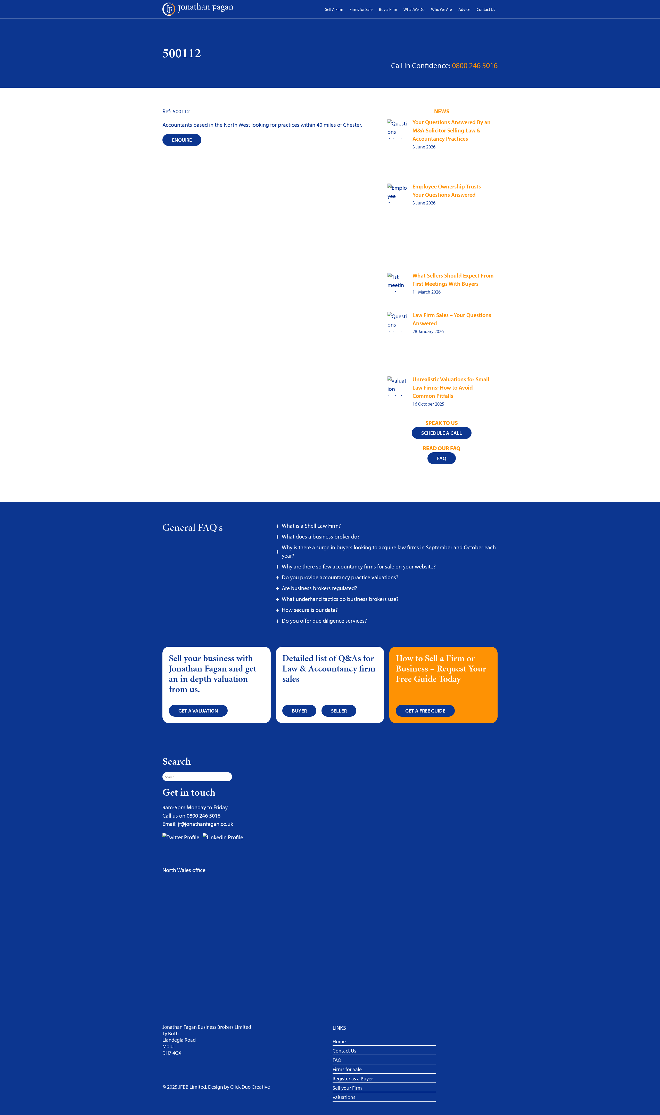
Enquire (182, 140)
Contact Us (486, 9)
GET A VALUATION (198, 710)
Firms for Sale (361, 9)
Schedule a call (441, 433)
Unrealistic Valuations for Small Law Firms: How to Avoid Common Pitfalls (450, 387)
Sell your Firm (347, 1088)
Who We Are (441, 9)
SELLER (339, 710)
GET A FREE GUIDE (425, 710)
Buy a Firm (388, 9)
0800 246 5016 (475, 65)
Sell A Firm (334, 9)
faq (441, 458)
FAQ (337, 1060)
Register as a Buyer (353, 1078)
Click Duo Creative (250, 1087)
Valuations (344, 1097)
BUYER (299, 710)
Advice (464, 9)
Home (339, 1041)
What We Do (414, 9)
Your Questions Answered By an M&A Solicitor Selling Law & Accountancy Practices (451, 130)
